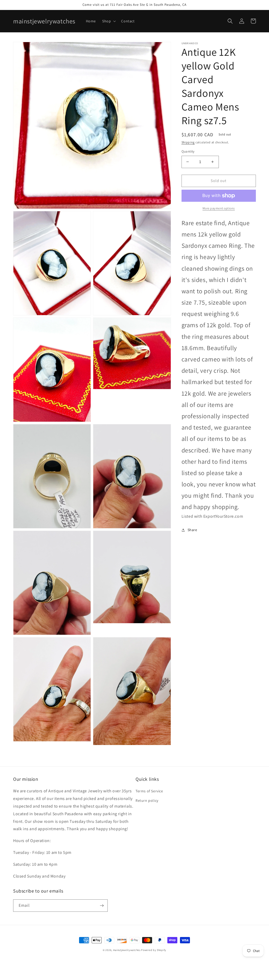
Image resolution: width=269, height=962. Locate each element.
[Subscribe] (101, 905)
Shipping (188, 142)
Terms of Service (149, 791)
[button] (108, 21)
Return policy (147, 800)
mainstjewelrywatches (127, 950)
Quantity (188, 151)
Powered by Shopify (153, 950)
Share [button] (192, 529)
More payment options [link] (219, 208)
